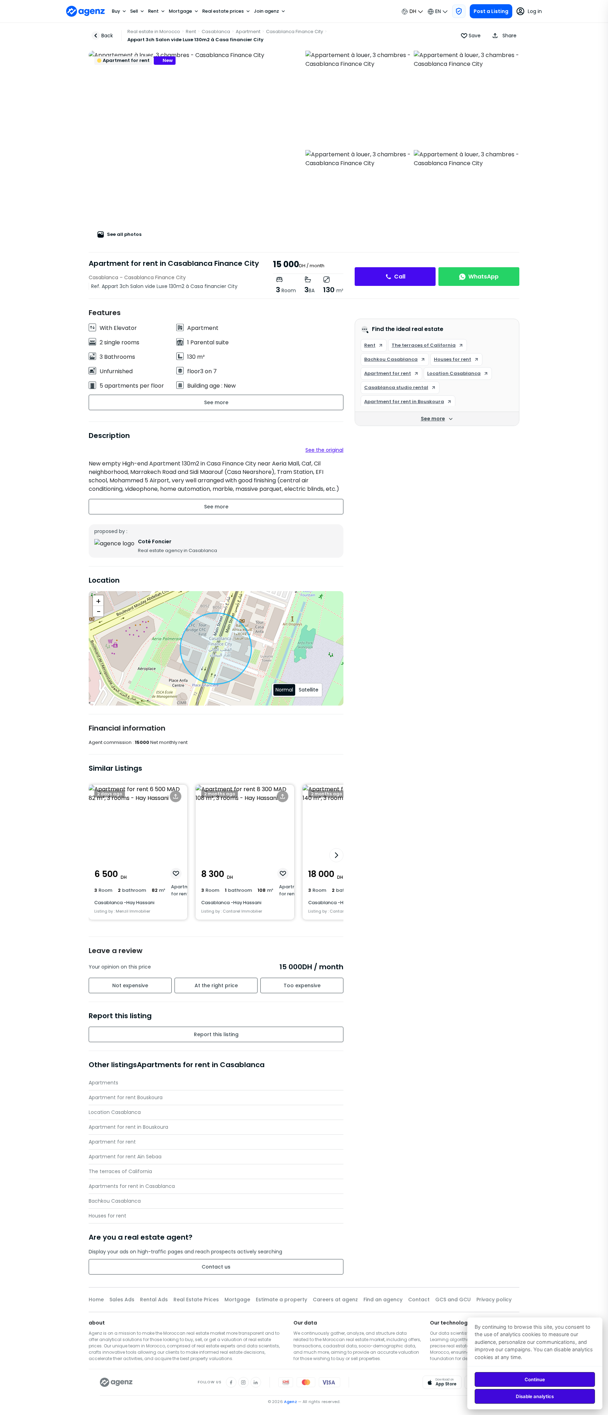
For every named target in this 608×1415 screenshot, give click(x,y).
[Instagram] (243, 1382)
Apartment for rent (112, 1141)
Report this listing (216, 1034)
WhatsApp (483, 277)
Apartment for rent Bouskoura (126, 1097)
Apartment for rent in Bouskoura (128, 1127)
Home (96, 1299)
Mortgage (180, 11)
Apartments (103, 1082)
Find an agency (383, 1299)
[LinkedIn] (256, 1382)
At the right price (216, 985)
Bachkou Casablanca (115, 1200)
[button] (502, 35)
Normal (284, 689)
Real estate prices (223, 11)
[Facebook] (231, 1382)
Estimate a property (281, 1299)
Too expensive (302, 985)
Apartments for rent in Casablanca (132, 1186)
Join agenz (266, 11)
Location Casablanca (115, 1112)
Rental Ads (154, 1299)
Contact (419, 1299)
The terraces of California (120, 1171)
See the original (324, 449)
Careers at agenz (335, 1299)
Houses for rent (107, 1215)
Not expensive (130, 985)
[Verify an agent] (459, 11)
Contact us (216, 1266)
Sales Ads (121, 1299)
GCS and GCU (453, 1299)
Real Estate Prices (196, 1299)
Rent (153, 11)
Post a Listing (491, 11)
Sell (134, 11)
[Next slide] (336, 855)
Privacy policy (494, 1299)
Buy (116, 11)
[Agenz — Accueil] (116, 1382)
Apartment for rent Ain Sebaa (125, 1156)
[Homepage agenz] (85, 11)
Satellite (308, 689)
